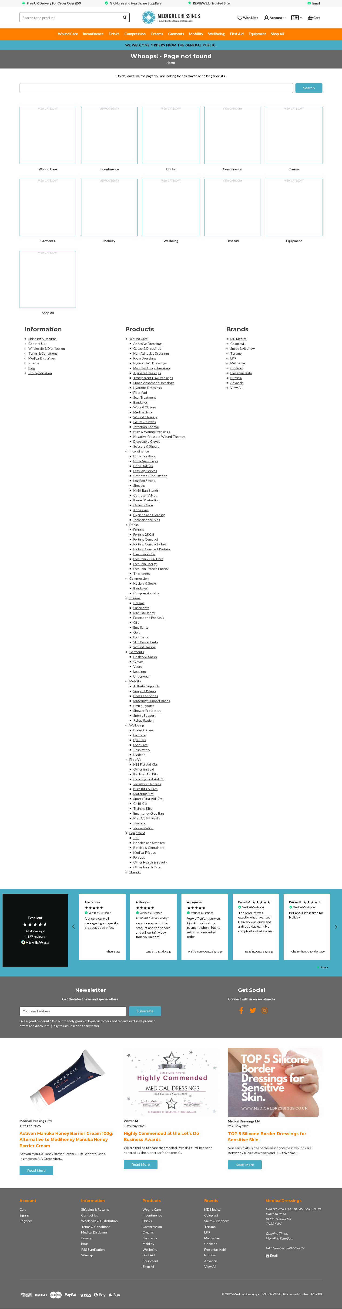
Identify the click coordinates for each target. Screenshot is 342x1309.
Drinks (114, 33)
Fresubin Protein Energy (150, 569)
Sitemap (87, 1255)
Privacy (33, 363)
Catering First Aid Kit (148, 779)
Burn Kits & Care (145, 789)
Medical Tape (142, 412)
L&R (233, 358)
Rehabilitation (143, 720)
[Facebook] (241, 1010)
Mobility (196, 33)
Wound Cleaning (145, 417)
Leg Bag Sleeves (145, 471)
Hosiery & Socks (145, 583)
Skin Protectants (145, 642)
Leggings (140, 671)
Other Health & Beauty (150, 862)
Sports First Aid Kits (148, 799)
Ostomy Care (143, 505)
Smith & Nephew (242, 348)
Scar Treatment (144, 397)
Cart (23, 1209)
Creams (157, 33)
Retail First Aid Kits (147, 784)
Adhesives (141, 510)
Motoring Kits (143, 794)
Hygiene (139, 755)
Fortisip (138, 529)
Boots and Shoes (145, 696)
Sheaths (139, 485)
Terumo (236, 353)
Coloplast (237, 344)
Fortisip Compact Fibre (149, 544)
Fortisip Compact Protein (151, 549)
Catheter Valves (145, 495)
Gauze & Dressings (147, 348)
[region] (205, 927)
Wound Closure (144, 407)
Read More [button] (36, 1171)
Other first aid (143, 769)
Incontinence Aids (146, 520)
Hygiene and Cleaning (149, 515)
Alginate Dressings (147, 373)
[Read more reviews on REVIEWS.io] (35, 943)
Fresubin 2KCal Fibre (148, 559)
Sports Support (144, 715)
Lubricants (141, 637)
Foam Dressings (144, 358)
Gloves (138, 662)
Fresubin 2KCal (144, 554)
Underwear (141, 676)
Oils (136, 622)
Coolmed (236, 368)
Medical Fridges (144, 852)
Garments (176, 33)
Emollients (140, 627)
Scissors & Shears (146, 446)
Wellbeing (216, 33)
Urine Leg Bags (144, 456)
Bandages (140, 402)
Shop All (277, 33)
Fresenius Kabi (241, 373)
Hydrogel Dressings (147, 388)
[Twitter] (253, 1010)
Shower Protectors (147, 711)
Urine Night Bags (145, 461)
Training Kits (142, 808)
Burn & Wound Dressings (151, 432)
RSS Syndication (40, 373)
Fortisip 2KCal (143, 534)
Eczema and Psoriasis (148, 618)
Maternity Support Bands (151, 701)
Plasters (139, 823)
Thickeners (141, 574)
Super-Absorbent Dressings (153, 383)
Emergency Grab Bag (148, 813)
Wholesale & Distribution (46, 348)
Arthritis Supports (146, 686)
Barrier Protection (146, 500)
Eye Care (139, 740)
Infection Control (146, 427)
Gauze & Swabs (144, 422)
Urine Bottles (143, 466)
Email (316, 3)
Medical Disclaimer (41, 358)
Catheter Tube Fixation (150, 476)
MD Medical (238, 339)
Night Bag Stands (146, 490)
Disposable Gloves (146, 441)
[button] (74, 926)
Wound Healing (144, 647)
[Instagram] (264, 1010)
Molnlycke (237, 363)
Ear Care (139, 735)
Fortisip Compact (145, 539)
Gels (136, 632)
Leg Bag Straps (144, 481)
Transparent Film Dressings (153, 378)
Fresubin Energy (145, 564)
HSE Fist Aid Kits (145, 764)
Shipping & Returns (42, 339)
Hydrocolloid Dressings (150, 363)
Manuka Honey (144, 613)
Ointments (141, 608)
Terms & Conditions (42, 353)
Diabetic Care (143, 730)
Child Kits (140, 803)
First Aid (237, 33)
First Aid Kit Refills (146, 818)
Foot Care (140, 745)
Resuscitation (143, 828)
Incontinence (93, 33)
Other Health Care (147, 867)
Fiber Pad (140, 392)
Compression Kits (146, 593)
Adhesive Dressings (147, 344)
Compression (135, 33)
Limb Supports (143, 706)
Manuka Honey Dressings (151, 368)
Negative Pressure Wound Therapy (159, 437)
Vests (137, 666)
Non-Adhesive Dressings (151, 353)
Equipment (257, 33)
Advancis (237, 383)
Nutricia (236, 378)
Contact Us (36, 344)
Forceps (139, 857)
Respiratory (141, 750)
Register (26, 1221)
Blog (31, 368)
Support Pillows (144, 691)
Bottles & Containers (148, 848)
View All (236, 388)
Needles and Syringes (149, 843)
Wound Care (68, 33)
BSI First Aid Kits (145, 774)
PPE (136, 838)
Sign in (24, 1215)
